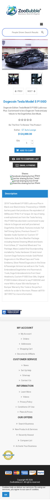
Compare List (26, 440)
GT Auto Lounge (29, 130)
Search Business (26, 424)
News (26, 365)
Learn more (26, 392)
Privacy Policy (26, 402)
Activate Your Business (26, 446)
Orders (26, 339)
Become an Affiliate (26, 354)
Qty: (18, 140)
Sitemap (26, 375)
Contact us (26, 380)
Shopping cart (26, 349)
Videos (26, 397)
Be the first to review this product (25, 125)
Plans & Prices (26, 412)
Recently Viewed (26, 435)
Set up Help (26, 370)
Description (11, 193)
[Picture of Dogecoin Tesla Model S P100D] (13, 79)
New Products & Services (26, 429)
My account (26, 334)
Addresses (26, 344)
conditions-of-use (26, 407)
